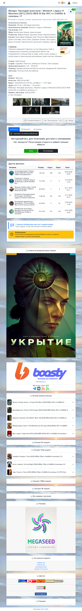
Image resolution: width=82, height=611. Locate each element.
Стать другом (41, 594)
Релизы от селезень (17, 19)
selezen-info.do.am (41, 569)
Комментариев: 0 (34, 120)
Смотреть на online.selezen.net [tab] (25, 134)
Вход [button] (31, 151)
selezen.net (41, 563)
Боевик (28, 19)
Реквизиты (42, 382)
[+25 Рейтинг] (71, 11)
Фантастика (47, 19)
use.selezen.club (41, 567)
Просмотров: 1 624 (54, 120)
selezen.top (41, 565)
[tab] (14, 129)
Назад (70, 120)
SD (66, 19)
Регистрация (48, 151)
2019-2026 (44, 609)
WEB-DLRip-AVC (58, 19)
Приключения (37, 19)
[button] (72, 3)
